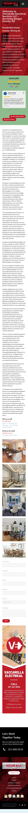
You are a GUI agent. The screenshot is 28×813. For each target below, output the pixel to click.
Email (4, 580)
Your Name (6, 561)
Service (4, 598)
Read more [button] (6, 106)
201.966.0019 (6, 421)
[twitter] (22, 805)
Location (4, 589)
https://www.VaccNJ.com (12, 805)
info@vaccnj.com (7, 433)
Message (5, 608)
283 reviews (16, 84)
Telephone (5, 571)
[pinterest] (25, 805)
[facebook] (19, 805)
